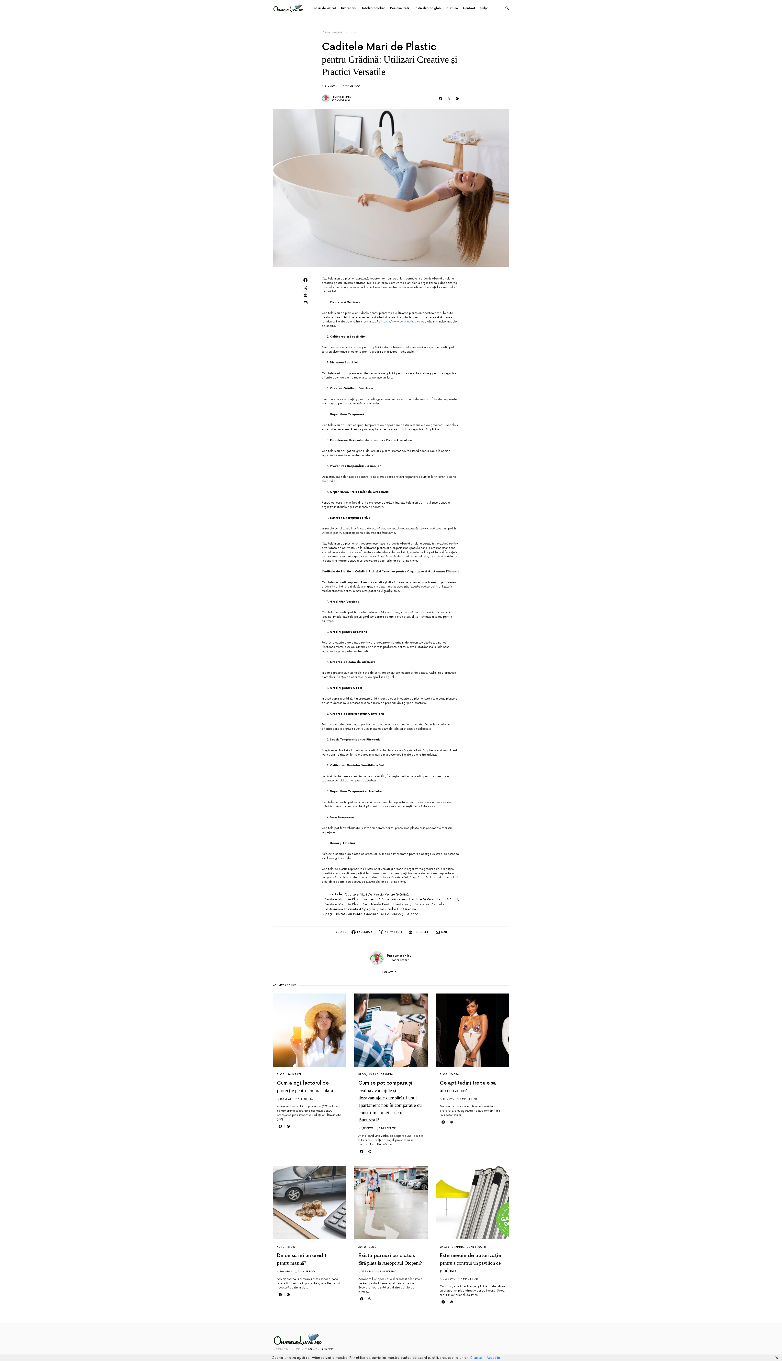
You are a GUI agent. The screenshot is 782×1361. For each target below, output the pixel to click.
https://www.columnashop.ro (400, 321)
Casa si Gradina (381, 1074)
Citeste (476, 1358)
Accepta (493, 1358)
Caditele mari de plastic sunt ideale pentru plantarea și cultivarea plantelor (384, 904)
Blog (354, 32)
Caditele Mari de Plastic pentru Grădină (377, 894)
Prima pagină (332, 32)
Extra (454, 1074)
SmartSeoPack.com (321, 1349)
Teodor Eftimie (341, 97)
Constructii (476, 1247)
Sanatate (295, 1074)
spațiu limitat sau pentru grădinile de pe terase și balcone (370, 914)
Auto (281, 1247)
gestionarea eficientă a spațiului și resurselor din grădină (369, 909)
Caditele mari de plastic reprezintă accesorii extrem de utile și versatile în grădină (390, 899)
